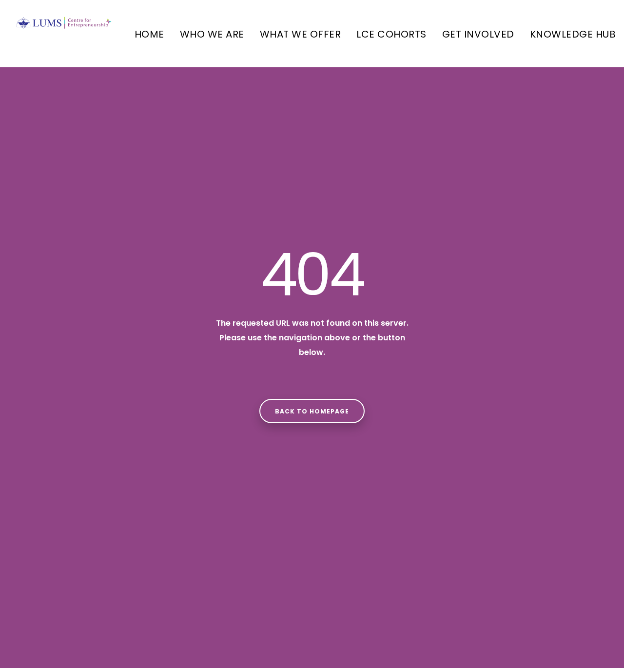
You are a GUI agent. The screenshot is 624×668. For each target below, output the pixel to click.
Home (149, 34)
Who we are (212, 34)
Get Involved (478, 34)
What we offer (300, 34)
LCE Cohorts (391, 34)
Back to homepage (312, 411)
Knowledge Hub (573, 34)
